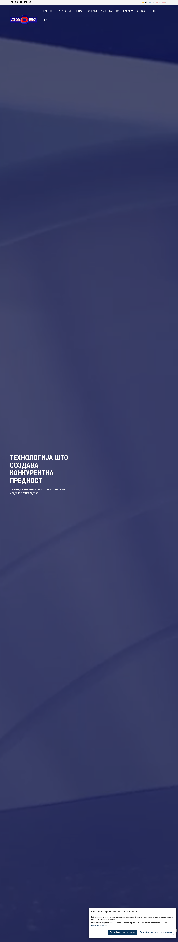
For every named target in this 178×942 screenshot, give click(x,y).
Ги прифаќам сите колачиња (122, 932)
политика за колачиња (100, 926)
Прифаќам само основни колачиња (156, 932)
